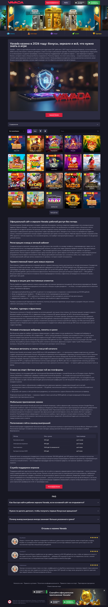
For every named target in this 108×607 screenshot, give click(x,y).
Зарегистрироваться (52, 2)
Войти (66, 2)
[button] (2, 18)
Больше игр (54, 212)
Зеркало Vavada (54, 115)
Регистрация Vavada (54, 486)
